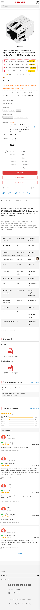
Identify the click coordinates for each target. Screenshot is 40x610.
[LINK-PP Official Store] (20, 2)
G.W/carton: (13, 168)
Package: (12, 155)
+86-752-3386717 (16, 589)
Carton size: (13, 164)
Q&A (17, 201)
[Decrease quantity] (15, 140)
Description (4, 201)
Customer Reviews (25, 201)
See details (31, 127)
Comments (15, 451)
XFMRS (18, 110)
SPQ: (11, 158)
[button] (18, 46)
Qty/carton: (13, 161)
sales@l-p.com (15, 593)
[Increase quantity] (15, 138)
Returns (12, 193)
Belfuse (5, 110)
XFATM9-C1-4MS (8, 117)
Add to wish (9, 188)
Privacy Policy (13, 604)
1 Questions (19, 75)
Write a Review (34, 408)
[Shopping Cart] (37, 2)
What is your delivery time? (14, 388)
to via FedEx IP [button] (17, 125)
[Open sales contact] (37, 258)
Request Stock (28, 75)
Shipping (6, 193)
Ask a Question (34, 382)
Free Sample (27, 193)
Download (12, 201)
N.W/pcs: (12, 151)
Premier (12, 110)
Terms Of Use (21, 604)
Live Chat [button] (19, 193)
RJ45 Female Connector (8, 330)
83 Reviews (11, 75)
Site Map (28, 604)
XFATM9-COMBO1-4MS (21, 117)
